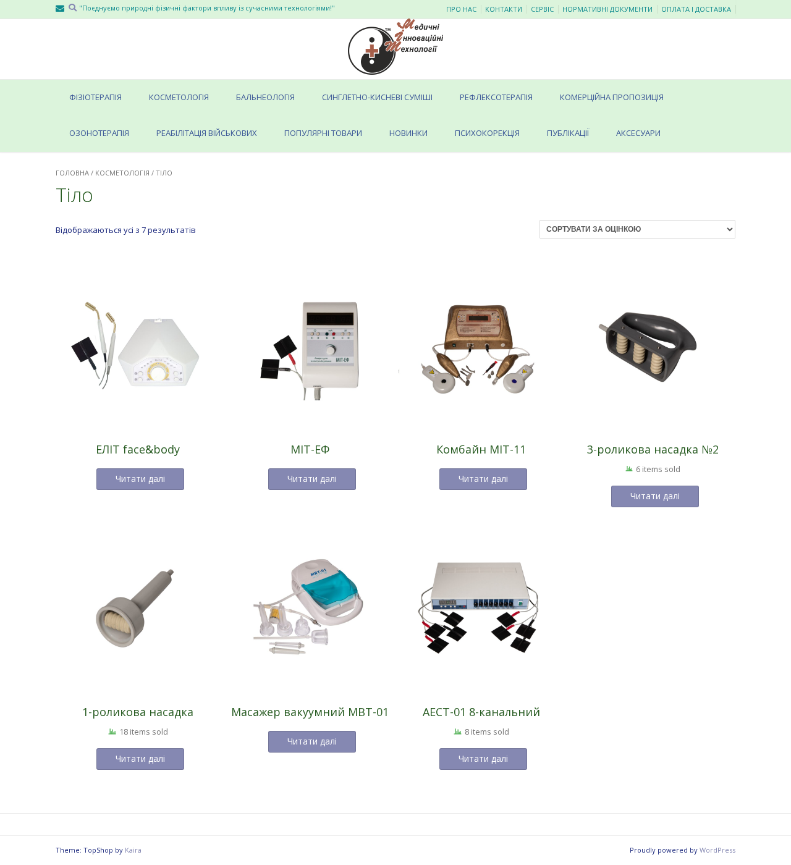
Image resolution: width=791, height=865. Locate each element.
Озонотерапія (99, 132)
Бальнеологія (265, 97)
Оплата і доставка (696, 9)
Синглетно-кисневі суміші (377, 97)
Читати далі (140, 478)
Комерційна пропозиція (612, 97)
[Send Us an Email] (60, 8)
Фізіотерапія (95, 97)
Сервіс (542, 9)
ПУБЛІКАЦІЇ (568, 132)
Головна (72, 172)
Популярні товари (323, 132)
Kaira (133, 849)
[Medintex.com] (395, 47)
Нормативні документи (607, 9)
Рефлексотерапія (496, 97)
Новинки (408, 132)
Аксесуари (638, 132)
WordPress (717, 849)
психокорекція (487, 132)
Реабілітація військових (206, 132)
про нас (461, 9)
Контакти (503, 9)
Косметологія (179, 97)
